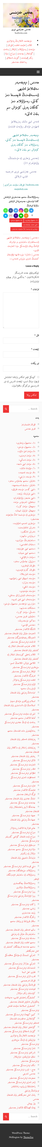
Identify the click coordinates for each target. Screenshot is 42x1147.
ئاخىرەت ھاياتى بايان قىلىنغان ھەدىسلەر (19, 633)
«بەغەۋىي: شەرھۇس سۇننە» (24, 502)
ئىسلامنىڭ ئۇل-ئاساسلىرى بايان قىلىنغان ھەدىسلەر (21, 707)
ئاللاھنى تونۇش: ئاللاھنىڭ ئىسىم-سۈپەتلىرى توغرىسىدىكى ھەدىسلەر (24, 665)
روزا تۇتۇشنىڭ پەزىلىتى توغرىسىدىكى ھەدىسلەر (23, 898)
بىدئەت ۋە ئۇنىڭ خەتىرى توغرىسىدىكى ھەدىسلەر (21, 724)
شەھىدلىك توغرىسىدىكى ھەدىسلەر (22, 967)
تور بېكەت (35, 363)
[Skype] (5, 215)
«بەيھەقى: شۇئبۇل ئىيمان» (25, 510)
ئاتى (36, 335)
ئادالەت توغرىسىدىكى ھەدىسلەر (23, 641)
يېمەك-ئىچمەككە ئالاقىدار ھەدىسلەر (22, 1107)
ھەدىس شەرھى (29, 1073)
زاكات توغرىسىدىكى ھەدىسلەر (23, 904)
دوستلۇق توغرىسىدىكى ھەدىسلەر (22, 845)
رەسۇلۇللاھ (22, 49)
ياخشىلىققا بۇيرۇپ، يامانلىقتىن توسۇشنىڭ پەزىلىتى (25, 1088)
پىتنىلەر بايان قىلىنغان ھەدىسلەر (23, 756)
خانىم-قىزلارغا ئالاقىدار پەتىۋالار (22, 828)
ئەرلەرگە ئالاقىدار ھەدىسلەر (24, 675)
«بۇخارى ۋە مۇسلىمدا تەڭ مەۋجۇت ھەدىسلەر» (25, 229)
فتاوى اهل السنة (28, 972)
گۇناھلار (29, 53)
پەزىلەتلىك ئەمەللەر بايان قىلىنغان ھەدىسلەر (24, 741)
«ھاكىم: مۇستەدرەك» (26, 620)
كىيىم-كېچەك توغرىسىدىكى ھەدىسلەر (20, 1014)
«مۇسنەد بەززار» (28, 582)
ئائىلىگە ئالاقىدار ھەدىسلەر (25, 629)
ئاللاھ (29, 45)
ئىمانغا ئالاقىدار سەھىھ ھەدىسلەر (22, 718)
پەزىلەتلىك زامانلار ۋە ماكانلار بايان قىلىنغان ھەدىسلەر (23, 750)
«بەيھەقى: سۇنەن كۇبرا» (25, 506)
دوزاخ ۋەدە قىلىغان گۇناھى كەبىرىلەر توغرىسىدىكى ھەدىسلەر (22, 839)
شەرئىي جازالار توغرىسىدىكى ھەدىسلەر (19, 963)
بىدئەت (6, 49)
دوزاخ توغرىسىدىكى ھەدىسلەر (23, 832)
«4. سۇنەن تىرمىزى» (27, 455)
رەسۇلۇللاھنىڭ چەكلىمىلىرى (24, 883)
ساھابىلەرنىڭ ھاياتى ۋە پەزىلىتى (23, 934)
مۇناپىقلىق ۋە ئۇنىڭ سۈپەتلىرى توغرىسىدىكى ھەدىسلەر (25, 1042)
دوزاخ (12, 53)
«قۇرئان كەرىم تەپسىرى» (25, 569)
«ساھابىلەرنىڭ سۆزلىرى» (25, 540)
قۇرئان (10, 45)
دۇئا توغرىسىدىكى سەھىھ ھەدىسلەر (21, 849)
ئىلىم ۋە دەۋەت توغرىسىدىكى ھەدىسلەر (19, 713)
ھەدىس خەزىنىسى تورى (21, 29)
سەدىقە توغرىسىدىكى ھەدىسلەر (23, 938)
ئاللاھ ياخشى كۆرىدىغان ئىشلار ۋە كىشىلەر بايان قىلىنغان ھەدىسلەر (23, 656)
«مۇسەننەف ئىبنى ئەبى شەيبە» (23, 599)
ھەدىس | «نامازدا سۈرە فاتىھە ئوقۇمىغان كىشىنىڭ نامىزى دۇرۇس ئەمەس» (23, 256)
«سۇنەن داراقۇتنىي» (27, 557)
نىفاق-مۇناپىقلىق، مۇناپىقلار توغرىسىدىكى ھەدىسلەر (26, 1059)
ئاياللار (13, 49)
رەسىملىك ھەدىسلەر (19, 62)
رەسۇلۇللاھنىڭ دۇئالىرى (25, 887)
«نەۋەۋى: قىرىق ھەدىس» (25, 616)
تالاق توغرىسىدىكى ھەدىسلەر (24, 760)
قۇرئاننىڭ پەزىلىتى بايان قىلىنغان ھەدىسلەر (19, 984)
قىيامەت (24, 58)
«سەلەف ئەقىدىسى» (27, 544)
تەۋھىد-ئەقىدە (19, 45)
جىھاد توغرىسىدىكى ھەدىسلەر (23, 815)
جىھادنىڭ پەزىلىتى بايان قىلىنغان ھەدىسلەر (24, 822)
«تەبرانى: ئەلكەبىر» (28, 531)
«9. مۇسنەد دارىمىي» (27, 476)
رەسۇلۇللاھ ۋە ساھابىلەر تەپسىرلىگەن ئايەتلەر (23, 877)
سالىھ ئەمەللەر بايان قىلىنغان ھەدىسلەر (20, 929)
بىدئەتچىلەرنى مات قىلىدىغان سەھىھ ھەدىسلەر (23, 733)
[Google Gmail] (10, 215)
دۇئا (6, 53)
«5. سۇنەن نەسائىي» (27, 459)
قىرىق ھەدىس (30, 428)
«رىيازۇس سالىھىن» (27, 536)
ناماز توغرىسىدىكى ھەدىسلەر (24, 1048)
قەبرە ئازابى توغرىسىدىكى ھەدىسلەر (21, 976)
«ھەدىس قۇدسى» (28, 624)
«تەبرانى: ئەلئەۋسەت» (26, 527)
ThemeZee (28, 1137)
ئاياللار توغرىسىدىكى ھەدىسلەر (23, 671)
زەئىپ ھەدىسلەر (28, 908)
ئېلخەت (35, 349)
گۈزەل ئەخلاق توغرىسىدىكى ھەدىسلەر (19, 1031)
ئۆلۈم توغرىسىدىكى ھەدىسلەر (24, 684)
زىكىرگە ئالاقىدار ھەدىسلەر (24, 917)
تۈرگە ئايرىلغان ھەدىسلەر (25, 794)
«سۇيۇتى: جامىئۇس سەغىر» (24, 561)
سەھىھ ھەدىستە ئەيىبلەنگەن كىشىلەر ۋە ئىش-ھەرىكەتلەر (21, 949)
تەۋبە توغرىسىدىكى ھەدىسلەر (24, 785)
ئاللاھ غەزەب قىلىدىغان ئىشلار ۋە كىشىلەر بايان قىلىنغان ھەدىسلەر (23, 648)
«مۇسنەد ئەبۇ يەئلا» (27, 574)
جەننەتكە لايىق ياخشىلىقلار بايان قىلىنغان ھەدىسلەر (24, 809)
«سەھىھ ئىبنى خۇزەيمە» (26, 548)
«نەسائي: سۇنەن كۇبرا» (25, 612)
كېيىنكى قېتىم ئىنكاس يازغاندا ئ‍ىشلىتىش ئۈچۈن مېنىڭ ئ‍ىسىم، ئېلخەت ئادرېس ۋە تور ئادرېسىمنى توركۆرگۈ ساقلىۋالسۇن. (21, 381)
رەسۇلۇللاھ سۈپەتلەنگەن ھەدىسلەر (21, 870)
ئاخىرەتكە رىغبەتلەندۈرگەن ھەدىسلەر (21, 637)
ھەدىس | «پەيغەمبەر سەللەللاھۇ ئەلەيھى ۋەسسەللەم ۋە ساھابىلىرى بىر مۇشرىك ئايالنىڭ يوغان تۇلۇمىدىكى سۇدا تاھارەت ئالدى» (23, 244)
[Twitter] (16, 210)
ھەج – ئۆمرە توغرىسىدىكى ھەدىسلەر (20, 1069)
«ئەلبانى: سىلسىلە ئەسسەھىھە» (23, 485)
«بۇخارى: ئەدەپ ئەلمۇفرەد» (24, 523)
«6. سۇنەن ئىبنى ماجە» (26, 464)
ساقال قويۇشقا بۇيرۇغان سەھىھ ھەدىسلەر (24, 923)
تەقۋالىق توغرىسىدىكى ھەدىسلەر (23, 773)
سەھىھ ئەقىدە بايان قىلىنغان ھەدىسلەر (20, 942)
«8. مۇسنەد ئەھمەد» (26, 472)
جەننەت (20, 53)
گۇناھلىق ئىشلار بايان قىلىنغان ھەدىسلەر (19, 1027)
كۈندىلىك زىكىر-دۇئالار (26, 993)
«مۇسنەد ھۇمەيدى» (27, 591)
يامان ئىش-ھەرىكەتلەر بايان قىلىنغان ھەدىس (23, 1097)
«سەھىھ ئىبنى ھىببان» (26, 553)
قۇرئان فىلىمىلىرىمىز (28, 424)
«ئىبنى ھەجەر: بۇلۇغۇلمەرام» (30, 224)
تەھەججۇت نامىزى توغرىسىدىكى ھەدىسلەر (25, 779)
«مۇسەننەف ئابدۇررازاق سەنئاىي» (21, 595)
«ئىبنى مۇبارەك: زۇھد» (26, 493)
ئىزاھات (35, 289)
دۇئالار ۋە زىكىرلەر (27, 853)
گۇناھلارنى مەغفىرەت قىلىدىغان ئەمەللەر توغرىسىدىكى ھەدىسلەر (24, 1021)
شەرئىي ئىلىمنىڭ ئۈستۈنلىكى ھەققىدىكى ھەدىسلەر (22, 957)
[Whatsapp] (5, 210)
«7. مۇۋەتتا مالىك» (27, 468)
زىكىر (31, 58)
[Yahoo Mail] (16, 215)
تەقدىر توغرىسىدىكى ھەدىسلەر (23, 769)
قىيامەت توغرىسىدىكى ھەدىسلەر (22, 989)
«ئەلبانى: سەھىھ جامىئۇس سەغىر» (21, 481)
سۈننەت (32, 49)
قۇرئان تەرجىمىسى (28, 980)
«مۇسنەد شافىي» (28, 586)
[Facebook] (10, 210)
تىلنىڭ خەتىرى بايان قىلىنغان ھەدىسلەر (20, 798)
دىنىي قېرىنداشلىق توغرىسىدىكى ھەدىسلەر (19, 866)
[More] (26, 215)
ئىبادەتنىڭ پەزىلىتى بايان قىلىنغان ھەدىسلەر (24, 694)
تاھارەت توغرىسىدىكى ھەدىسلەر (22, 764)
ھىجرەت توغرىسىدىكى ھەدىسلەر (22, 1078)
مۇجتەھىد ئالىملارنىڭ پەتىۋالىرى (19, 41)
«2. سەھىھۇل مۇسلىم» (16, 220)
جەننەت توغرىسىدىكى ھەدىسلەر (22, 802)
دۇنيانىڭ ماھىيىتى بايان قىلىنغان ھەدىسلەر (25, 860)
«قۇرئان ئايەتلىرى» (28, 565)
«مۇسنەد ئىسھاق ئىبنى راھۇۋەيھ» (22, 578)
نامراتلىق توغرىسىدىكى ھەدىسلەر (22, 1052)
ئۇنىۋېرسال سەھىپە (28, 688)
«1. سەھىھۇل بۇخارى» (31, 220)
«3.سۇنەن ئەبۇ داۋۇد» (26, 451)
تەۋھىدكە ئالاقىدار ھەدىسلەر (24, 790)
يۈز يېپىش (31, 1103)
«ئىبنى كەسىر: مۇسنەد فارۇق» (23, 489)
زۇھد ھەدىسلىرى (28, 912)
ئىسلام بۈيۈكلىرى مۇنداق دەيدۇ (22, 701)
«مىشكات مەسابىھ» (27, 608)
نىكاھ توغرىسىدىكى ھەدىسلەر (23, 1065)
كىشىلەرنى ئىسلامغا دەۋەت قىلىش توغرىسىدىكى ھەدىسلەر (23, 1008)
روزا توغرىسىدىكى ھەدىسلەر (24, 891)
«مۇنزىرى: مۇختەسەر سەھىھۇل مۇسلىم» (19, 603)
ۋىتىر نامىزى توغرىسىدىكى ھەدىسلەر (21, 1082)
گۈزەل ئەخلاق (13, 58)
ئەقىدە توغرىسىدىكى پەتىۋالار (24, 680)
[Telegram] (31, 210)
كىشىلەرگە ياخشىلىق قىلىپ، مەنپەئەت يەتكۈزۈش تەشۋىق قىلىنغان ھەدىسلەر (22, 999)
